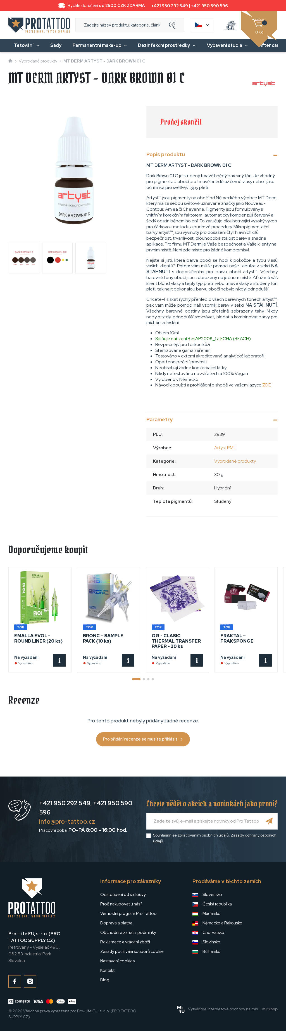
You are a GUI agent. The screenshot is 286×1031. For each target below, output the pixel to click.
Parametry (159, 419)
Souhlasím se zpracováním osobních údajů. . (215, 838)
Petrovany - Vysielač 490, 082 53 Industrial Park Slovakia (34, 947)
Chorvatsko (213, 932)
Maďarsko (211, 913)
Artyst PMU (225, 448)
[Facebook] (14, 981)
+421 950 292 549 (169, 6)
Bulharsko (211, 951)
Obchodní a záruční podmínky (128, 932)
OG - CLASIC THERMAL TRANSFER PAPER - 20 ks (176, 641)
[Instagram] (30, 981)
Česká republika (217, 904)
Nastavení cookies (117, 961)
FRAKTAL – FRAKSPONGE (237, 638)
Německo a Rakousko (222, 923)
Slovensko (212, 894)
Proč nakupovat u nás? (121, 904)
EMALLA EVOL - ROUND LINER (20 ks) (38, 638)
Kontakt (107, 970)
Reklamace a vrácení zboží (125, 942)
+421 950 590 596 (209, 6)
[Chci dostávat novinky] (269, 821)
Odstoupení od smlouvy (123, 894)
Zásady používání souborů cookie (132, 951)
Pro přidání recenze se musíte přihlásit (140, 739)
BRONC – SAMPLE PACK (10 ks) (103, 638)
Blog (104, 980)
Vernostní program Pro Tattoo (128, 913)
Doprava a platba (116, 923)
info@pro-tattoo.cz (67, 822)
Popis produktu (165, 154)
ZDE (266, 385)
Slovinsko (211, 942)
